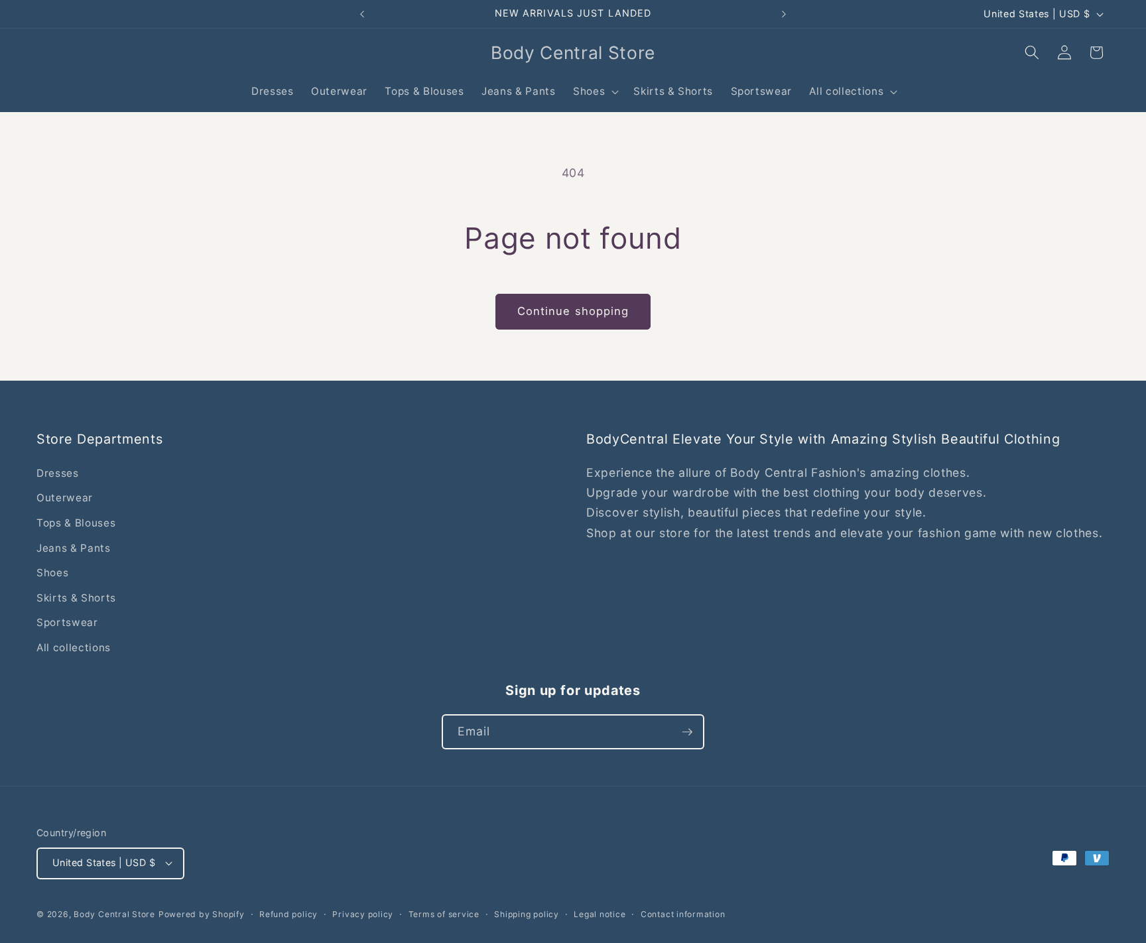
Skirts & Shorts (76, 598)
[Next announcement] (783, 14)
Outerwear (64, 497)
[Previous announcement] (362, 14)
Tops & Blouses (75, 523)
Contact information (683, 914)
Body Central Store (114, 914)
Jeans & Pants (73, 548)
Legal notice (599, 914)
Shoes (52, 572)
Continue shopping (573, 311)
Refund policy (288, 914)
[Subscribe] (687, 732)
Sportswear (67, 622)
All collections (73, 647)
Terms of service (444, 914)
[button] (594, 91)
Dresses (57, 473)
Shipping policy (526, 914)
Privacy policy (362, 914)
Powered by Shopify (202, 914)
